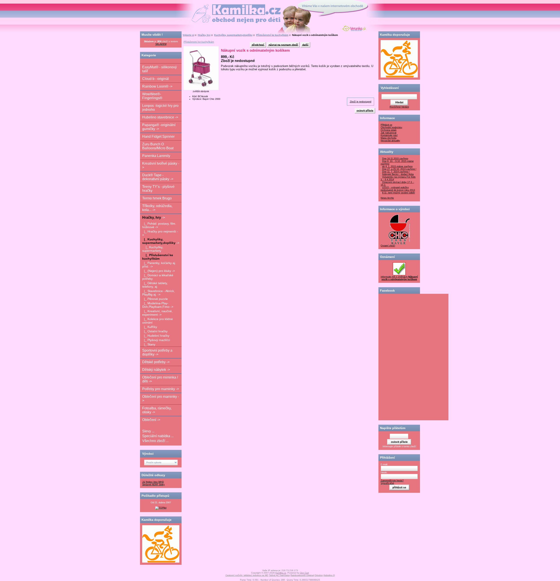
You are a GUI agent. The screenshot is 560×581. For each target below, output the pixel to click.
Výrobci (148, 453)
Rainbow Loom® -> (157, 86)
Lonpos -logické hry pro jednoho (160, 107)
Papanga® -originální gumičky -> (158, 127)
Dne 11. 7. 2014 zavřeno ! (396, 171)
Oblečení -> (151, 420)
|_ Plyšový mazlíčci (156, 340)
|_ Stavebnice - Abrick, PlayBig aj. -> (158, 292)
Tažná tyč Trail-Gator (279, 575)
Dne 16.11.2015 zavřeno (395, 158)
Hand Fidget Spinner (158, 136)
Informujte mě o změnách (399, 278)
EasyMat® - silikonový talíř (159, 69)
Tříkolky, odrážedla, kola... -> (157, 208)
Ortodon (319, 575)
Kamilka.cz (280, 573)
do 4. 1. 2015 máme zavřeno (397, 166)
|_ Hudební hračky (155, 335)
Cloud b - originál (155, 79)
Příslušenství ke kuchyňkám (272, 35)
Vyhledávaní (390, 88)
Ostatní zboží (388, 245)
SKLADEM (160, 44)
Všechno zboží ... (155, 441)
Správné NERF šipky (153, 484)
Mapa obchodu (388, 138)
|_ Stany (148, 344)
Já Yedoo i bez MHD (153, 482)
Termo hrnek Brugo (157, 198)
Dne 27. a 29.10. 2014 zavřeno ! (399, 169)
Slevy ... (148, 431)
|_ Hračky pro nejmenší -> (160, 233)
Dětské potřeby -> (156, 362)
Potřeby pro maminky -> (160, 389)
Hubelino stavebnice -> (160, 117)
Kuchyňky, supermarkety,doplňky (233, 35)
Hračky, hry (204, 35)
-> (153, 217)
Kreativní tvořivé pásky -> (160, 165)
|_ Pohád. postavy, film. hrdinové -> (159, 225)
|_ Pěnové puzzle (155, 299)
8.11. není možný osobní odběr (398, 192)
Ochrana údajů (388, 130)
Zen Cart (304, 573)
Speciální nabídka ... (158, 436)
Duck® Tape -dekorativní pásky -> (157, 177)
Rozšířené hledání (399, 107)
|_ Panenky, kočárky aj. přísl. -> (159, 264)
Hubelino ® (329, 575)
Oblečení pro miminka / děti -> (160, 379)
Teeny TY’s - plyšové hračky (158, 188)
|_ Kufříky (149, 327)
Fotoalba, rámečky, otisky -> (157, 410)
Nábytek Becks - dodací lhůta (398, 174)
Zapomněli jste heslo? (392, 480)
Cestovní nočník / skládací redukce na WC (247, 575)
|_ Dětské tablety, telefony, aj (155, 284)
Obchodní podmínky (391, 127)
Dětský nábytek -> (156, 369)
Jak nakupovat (388, 132)
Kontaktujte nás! (389, 135)
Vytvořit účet (387, 483)
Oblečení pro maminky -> (160, 398)
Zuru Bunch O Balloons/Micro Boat (157, 146)
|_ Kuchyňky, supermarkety (152, 248)
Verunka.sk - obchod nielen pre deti (353, 27)
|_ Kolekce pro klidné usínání (157, 320)
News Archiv (387, 198)
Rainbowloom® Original (302, 575)
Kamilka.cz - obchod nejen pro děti (219, 6)
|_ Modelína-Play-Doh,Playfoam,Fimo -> (157, 304)
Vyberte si (188, 35)
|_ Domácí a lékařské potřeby (157, 276)
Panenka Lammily (156, 156)
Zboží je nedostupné (360, 101)
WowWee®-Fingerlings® (152, 96)
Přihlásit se (386, 124)
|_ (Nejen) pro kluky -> (158, 271)
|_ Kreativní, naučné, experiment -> (157, 312)
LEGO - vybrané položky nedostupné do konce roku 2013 (398, 188)
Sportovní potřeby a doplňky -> (157, 352)
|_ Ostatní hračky (155, 331)
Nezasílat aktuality (390, 140)
